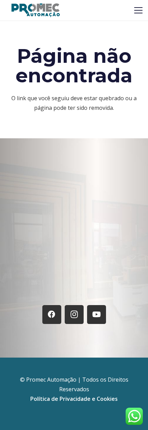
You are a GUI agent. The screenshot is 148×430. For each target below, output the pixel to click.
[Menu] (138, 10)
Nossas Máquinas (74, 267)
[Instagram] (74, 314)
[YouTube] (96, 314)
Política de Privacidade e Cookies (74, 399)
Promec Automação (52, 379)
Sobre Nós (74, 251)
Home (74, 235)
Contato (74, 283)
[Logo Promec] (36, 10)
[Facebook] (51, 314)
